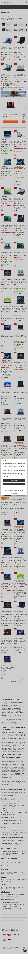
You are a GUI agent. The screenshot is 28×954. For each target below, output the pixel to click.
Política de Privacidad (19, 490)
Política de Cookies (8, 490)
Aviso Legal (14, 493)
